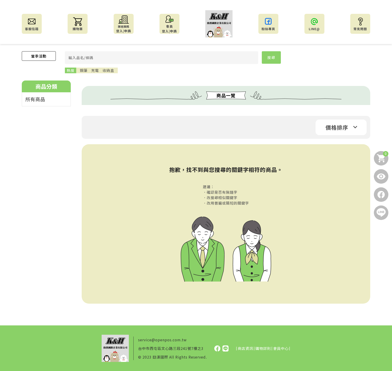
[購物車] (381, 158)
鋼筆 (84, 70)
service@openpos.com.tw (162, 339)
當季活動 (39, 56)
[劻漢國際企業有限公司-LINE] (225, 348)
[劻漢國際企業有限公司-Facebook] (218, 348)
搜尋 (271, 57)
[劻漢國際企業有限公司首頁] (219, 23)
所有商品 (35, 99)
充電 (95, 70)
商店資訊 (245, 348)
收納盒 (108, 70)
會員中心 (281, 348)
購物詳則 (263, 348)
